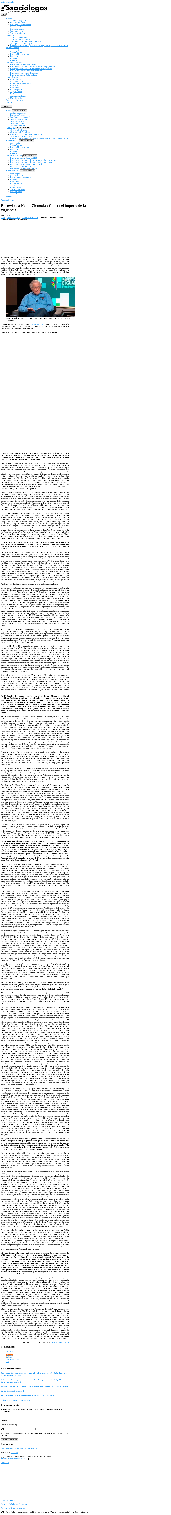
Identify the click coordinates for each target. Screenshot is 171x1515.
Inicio (3, 218)
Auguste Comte (16, 92)
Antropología (15, 50)
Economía (14, 56)
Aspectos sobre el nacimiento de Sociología (26, 41)
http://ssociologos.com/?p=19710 (13, 1459)
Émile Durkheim (16, 94)
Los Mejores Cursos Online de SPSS (23, 64)
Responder (5, 1463)
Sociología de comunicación (20, 25)
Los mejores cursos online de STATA (24, 73)
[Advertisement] (35, 238)
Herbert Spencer (16, 90)
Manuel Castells (16, 98)
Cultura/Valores (16, 52)
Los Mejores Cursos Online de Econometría (26, 71)
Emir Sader (14, 85)
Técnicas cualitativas (17, 33)
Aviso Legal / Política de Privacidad (14, 1504)
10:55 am (14, 1453)
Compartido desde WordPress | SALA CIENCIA (19, 1449)
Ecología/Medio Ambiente (20, 54)
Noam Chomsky (38, 324)
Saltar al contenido (8, 2)
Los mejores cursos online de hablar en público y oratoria (31, 69)
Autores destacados (13, 77)
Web (2, 1429)
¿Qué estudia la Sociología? (20, 39)
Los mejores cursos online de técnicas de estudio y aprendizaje (33, 67)
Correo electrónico (8, 1425)
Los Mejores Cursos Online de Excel (23, 75)
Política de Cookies (8, 1500)
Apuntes (9, 18)
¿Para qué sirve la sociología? (21, 44)
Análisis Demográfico (18, 21)
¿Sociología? (10, 35)
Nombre (4, 1420)
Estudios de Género (17, 23)
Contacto (9, 102)
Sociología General (17, 29)
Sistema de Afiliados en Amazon (13, 1508)
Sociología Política (17, 31)
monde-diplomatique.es (60, 1342)
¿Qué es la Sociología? (18, 37)
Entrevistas (14, 60)
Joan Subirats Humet (17, 96)
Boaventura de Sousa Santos (20, 83)
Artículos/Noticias (12, 48)
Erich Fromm (15, 88)
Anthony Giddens (16, 81)
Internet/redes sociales (30, 218)
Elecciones (14, 58)
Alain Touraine (15, 79)
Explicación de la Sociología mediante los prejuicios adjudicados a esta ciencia (39, 46)
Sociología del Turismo (18, 27)
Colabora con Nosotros (14, 100)
